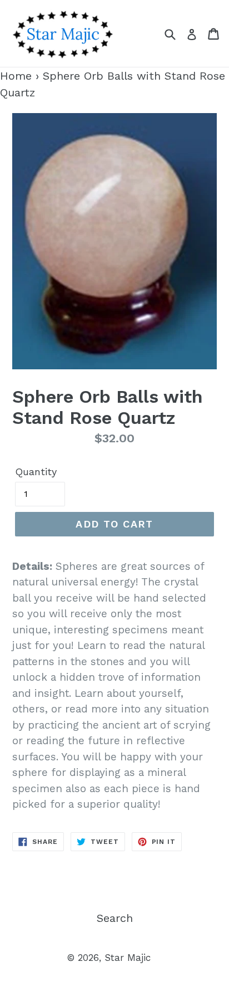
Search (115, 918)
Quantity (36, 471)
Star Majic (127, 957)
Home (16, 75)
